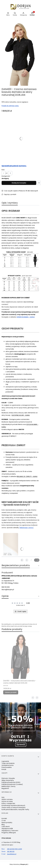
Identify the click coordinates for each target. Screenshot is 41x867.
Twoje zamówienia (8, 763)
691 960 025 (8, 851)
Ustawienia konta (7, 765)
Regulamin (5, 788)
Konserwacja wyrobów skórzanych (13, 805)
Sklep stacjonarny (8, 780)
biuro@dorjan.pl (8, 589)
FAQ (3, 797)
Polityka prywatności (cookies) (12, 784)
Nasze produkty (7, 823)
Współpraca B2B (7, 829)
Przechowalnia (7, 767)
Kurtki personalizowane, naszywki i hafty (15, 809)
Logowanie (5, 761)
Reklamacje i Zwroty (8, 786)
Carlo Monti (6, 827)
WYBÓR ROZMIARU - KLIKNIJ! (26, 317)
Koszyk (4, 769)
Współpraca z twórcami (10, 831)
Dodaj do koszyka (19, 183)
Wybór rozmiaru (7, 799)
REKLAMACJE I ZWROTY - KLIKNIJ (27, 476)
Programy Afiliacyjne (9, 833)
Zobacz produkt (11, 692)
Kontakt (4, 818)
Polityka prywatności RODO (11, 782)
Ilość (3, 170)
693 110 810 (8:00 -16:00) (12, 849)
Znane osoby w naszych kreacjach (13, 807)
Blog (3, 825)
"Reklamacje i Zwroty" (26, 528)
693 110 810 (6, 587)
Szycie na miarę (7, 801)
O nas (4, 820)
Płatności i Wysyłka (8, 778)
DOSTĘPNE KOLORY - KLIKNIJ (21, 415)
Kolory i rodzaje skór (8, 803)
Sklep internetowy (18, 864)
